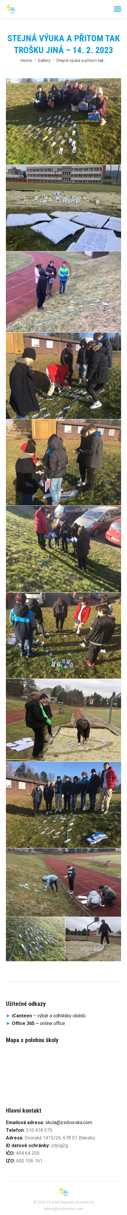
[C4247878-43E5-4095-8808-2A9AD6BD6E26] (63, 376)
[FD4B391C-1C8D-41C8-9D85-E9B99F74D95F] (63, 121)
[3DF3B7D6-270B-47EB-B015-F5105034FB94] (93, 939)
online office (38, 1023)
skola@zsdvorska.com (68, 1122)
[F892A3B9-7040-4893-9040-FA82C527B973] (63, 208)
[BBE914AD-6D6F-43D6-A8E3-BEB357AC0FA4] (63, 462)
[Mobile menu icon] (117, 9)
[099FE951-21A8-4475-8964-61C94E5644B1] (63, 805)
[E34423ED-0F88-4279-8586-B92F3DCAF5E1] (63, 292)
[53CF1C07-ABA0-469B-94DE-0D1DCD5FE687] (63, 882)
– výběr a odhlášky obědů (46, 1015)
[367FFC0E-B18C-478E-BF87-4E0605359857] (63, 720)
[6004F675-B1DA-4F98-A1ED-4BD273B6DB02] (63, 635)
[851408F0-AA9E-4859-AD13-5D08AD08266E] (63, 549)
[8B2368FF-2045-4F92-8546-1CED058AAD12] (35, 939)
